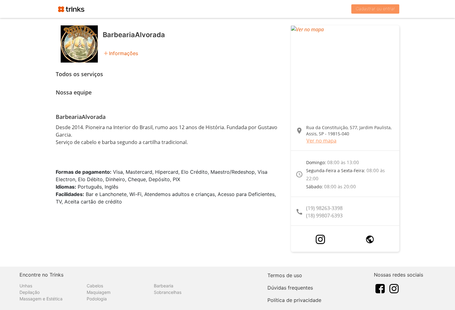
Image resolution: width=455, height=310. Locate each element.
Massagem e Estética (41, 298)
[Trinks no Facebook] (380, 288)
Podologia (97, 298)
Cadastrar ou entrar (375, 8)
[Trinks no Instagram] (394, 288)
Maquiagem (98, 292)
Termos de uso (284, 275)
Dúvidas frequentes (290, 288)
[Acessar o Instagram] (320, 239)
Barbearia (163, 285)
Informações (123, 53)
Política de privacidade (294, 300)
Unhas (26, 285)
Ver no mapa (321, 140)
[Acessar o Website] (370, 239)
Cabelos (95, 285)
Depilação (30, 292)
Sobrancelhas (167, 292)
